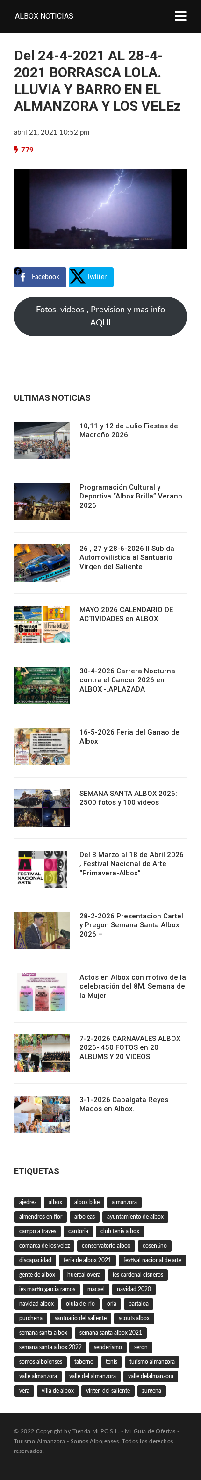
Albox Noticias (44, 16)
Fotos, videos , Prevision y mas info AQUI (100, 316)
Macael (96, 1289)
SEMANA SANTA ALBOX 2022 (50, 1347)
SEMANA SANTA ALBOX (43, 1333)
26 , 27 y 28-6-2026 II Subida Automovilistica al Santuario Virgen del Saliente (126, 557)
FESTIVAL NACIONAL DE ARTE (152, 1260)
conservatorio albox (106, 1246)
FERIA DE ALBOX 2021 (87, 1260)
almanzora (124, 1202)
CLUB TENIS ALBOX (119, 1231)
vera (24, 1390)
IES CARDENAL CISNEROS (138, 1275)
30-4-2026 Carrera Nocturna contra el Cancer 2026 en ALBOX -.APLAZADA (127, 680)
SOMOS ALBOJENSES (40, 1361)
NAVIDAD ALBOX (36, 1304)
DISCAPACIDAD (35, 1260)
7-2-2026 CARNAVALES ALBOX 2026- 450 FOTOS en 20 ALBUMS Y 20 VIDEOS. (129, 1047)
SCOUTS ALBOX (134, 1318)
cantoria (78, 1231)
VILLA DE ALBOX (58, 1390)
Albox (55, 1202)
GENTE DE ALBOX (37, 1275)
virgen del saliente (108, 1390)
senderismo (108, 1347)
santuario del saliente (81, 1318)
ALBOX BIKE (87, 1202)
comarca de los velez (44, 1246)
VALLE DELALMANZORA (150, 1376)
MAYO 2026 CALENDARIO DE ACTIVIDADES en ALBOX (126, 614)
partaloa (139, 1304)
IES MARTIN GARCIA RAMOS (47, 1289)
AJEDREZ (27, 1202)
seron (141, 1347)
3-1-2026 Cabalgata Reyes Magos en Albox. (123, 1104)
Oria (111, 1304)
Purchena (31, 1318)
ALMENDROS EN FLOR (40, 1217)
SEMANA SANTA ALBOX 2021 (110, 1333)
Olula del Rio (80, 1304)
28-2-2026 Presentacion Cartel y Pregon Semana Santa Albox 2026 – (131, 925)
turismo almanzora (152, 1361)
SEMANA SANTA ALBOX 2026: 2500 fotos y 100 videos (128, 798)
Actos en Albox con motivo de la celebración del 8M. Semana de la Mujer (132, 986)
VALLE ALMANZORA (38, 1376)
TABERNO (83, 1361)
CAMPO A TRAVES (37, 1231)
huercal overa (83, 1275)
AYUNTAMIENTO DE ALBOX (135, 1217)
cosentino (155, 1246)
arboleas (84, 1217)
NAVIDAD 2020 (134, 1289)
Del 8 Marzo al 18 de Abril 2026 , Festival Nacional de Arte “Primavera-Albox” (131, 864)
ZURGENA (151, 1390)
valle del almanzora (92, 1376)
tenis (111, 1361)
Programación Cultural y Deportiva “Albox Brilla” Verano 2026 (130, 496)
